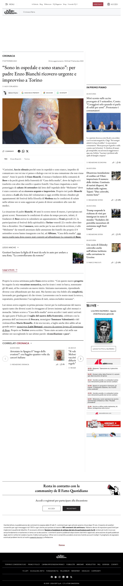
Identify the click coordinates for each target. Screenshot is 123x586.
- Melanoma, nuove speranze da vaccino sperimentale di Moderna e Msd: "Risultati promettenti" (103, 400)
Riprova (62, 545)
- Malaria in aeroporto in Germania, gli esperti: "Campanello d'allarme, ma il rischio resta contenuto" (102, 387)
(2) (120, 162)
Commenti (9, 151)
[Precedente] (5, 359)
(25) (119, 200)
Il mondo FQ (72, 4)
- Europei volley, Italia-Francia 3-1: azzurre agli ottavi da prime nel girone (103, 375)
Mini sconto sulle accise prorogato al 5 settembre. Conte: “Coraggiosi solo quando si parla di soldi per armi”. (103, 102)
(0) (64, 364)
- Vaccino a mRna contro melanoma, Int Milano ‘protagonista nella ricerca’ (102, 407)
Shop (64, 4)
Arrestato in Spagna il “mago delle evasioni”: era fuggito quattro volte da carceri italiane (30, 354)
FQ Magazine (57, 4)
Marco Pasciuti (93, 262)
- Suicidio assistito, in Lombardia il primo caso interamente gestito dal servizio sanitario (103, 381)
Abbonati (98, 4)
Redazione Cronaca (19, 364)
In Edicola (35, 4)
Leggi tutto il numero (103, 349)
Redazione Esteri (94, 200)
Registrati (71, 508)
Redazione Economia (96, 162)
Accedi (51, 508)
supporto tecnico (36, 537)
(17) (119, 234)
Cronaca (8, 55)
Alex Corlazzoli (10, 86)
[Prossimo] (80, 359)
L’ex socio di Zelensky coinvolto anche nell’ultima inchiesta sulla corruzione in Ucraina (97, 251)
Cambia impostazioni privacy (53, 564)
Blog (41, 4)
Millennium (47, 4)
